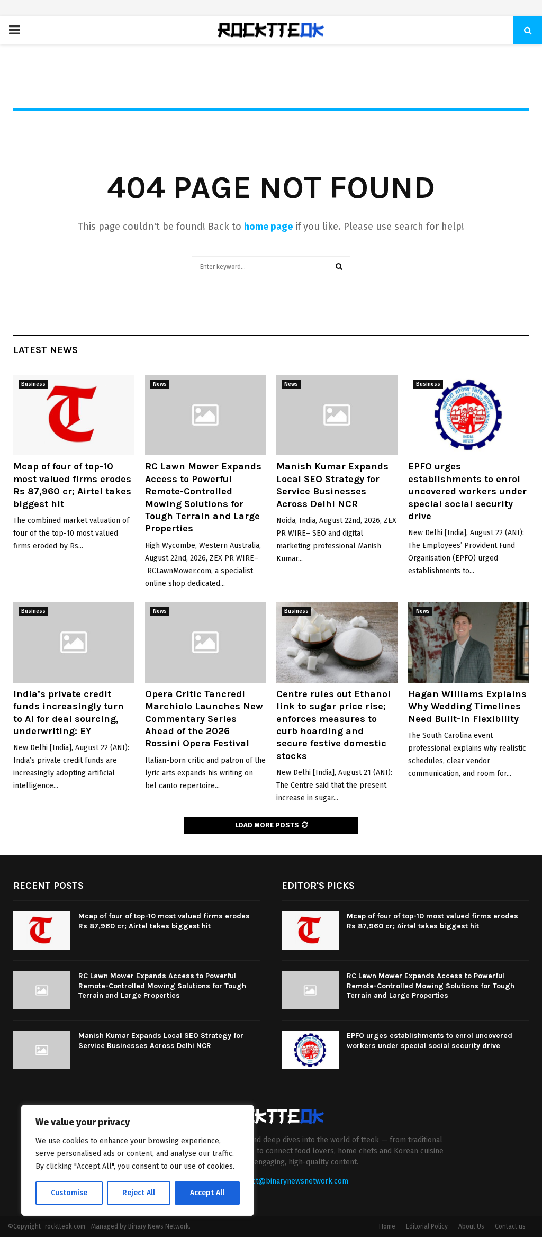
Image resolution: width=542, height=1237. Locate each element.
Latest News (45, 350)
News (160, 384)
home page (268, 226)
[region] (137, 1160)
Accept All (207, 1192)
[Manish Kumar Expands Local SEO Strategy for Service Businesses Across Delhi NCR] (337, 415)
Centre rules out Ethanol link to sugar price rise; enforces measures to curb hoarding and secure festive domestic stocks (333, 725)
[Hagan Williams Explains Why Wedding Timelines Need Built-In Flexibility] (468, 642)
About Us (471, 1226)
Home (387, 1226)
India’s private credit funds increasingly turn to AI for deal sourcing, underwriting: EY (68, 712)
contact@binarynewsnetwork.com (290, 1181)
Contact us (510, 1226)
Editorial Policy (427, 1226)
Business (33, 384)
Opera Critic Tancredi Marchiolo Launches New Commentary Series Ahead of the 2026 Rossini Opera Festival (204, 719)
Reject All (138, 1192)
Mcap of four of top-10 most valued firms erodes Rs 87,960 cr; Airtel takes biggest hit (72, 485)
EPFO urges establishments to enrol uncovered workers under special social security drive (467, 491)
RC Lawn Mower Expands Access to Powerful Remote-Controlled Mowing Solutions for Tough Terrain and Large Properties (203, 497)
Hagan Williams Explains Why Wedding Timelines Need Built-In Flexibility (467, 706)
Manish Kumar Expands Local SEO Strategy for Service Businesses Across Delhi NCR (332, 485)
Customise (69, 1192)
